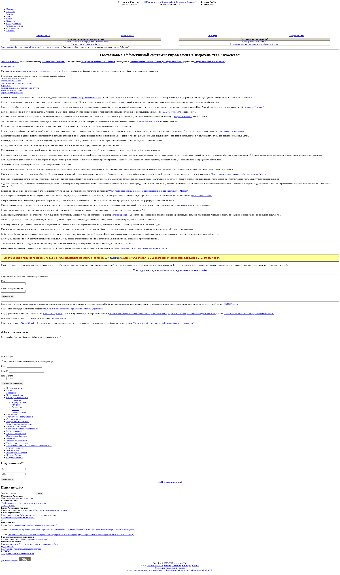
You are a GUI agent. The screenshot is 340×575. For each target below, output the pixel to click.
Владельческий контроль (17, 421)
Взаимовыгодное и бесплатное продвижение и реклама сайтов (29, 544)
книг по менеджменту (53, 313)
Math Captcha (7, 376)
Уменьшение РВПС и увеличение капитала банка (29, 445)
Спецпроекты (12, 28)
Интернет (16, 405)
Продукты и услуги (15, 388)
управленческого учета (201, 196)
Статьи (9, 14)
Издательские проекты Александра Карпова (21, 549)
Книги (9, 390)
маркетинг (6, 85)
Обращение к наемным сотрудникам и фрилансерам (85, 42)
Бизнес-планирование (16, 426)
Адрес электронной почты (14, 288)
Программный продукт (16, 395)
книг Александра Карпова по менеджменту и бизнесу (42, 510)
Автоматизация (13, 450)
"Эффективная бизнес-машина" (209, 61)
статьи (67, 265)
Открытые (16, 400)
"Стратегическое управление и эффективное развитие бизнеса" (138, 313)
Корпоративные (19, 402)
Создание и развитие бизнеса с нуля (17, 554)
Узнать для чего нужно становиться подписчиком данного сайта (170, 270)
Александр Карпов (121, 215)
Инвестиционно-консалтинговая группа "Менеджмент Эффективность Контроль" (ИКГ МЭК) (170, 570)
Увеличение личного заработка (85, 44)
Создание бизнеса (14, 457)
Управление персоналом (17, 443)
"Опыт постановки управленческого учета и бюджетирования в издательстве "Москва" (148, 191)
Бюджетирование (14, 431)
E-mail (4, 371)
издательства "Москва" (53, 61)
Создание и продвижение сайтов (170, 568)
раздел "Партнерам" (171, 112)
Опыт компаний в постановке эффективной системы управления (30, 47)
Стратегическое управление (19, 424)
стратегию (121, 102)
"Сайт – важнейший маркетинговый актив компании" (32, 525)
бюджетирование (9, 88)
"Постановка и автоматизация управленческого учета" (249, 313)
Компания (11, 9)
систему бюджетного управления (191, 131)
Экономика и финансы (16, 436)
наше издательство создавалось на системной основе (46, 71)
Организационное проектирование (22, 429)
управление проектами (11, 90)
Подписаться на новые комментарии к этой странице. (28, 361)
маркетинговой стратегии (150, 121)
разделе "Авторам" (255, 107)
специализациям (58, 318)
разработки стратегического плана (85, 97)
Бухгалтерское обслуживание (19, 417)
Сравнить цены (19, 412)
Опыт (9, 19)
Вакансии (10, 21)
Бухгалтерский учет (15, 448)
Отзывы (15, 409)
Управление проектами (16, 441)
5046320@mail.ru (113, 258)
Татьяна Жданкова (10, 61)
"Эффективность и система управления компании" (24, 503)
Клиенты (10, 11)
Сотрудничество (13, 23)
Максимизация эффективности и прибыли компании (254, 44)
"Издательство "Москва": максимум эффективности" (156, 61)
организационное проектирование (16, 83)
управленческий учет (28, 88)
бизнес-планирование (11, 81)
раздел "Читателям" (183, 116)
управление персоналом (12, 93)
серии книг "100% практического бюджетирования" (192, 313)
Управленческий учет (16, 433)
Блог (8, 16)
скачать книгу (8, 505)
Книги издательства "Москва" (15, 515)
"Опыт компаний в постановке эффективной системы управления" (72, 309)
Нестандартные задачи (16, 453)
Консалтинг (11, 414)
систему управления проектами (229, 131)
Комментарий (7, 356)
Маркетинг (11, 438)
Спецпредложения (14, 26)
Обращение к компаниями (254, 42)
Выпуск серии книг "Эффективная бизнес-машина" (24, 539)
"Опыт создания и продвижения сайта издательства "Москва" (239, 174)
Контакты (10, 31)
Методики (11, 393)
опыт (74, 265)
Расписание (17, 407)
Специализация (13, 419)
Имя (4, 281)
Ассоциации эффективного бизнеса (98, 61)
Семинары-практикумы (17, 397)
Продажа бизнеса (14, 455)
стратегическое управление (13, 78)
